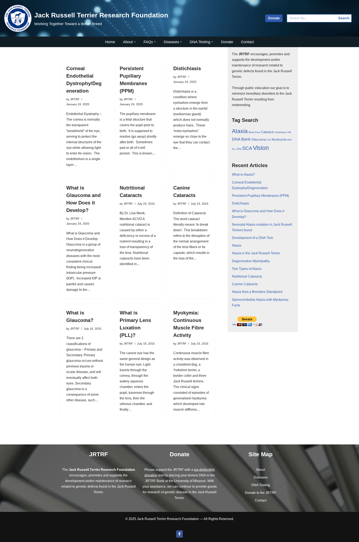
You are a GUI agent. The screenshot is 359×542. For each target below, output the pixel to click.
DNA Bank (241, 139)
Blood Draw (254, 132)
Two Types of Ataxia (246, 268)
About (260, 469)
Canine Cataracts (245, 284)
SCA (247, 148)
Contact (247, 42)
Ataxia (240, 131)
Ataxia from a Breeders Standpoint (257, 292)
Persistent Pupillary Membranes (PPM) (260, 195)
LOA (268, 139)
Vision (261, 147)
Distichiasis (187, 68)
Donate (274, 18)
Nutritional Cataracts (247, 276)
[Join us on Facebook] (179, 534)
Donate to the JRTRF (260, 492)
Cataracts (267, 132)
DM (289, 132)
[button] (135, 42)
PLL (234, 149)
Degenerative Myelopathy (251, 261)
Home (110, 42)
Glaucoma (258, 139)
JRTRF (75, 99)
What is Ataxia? (243, 174)
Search (343, 18)
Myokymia (279, 139)
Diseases (261, 477)
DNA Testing (260, 485)
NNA (289, 139)
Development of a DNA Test (252, 238)
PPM (239, 149)
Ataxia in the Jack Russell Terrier (256, 253)
